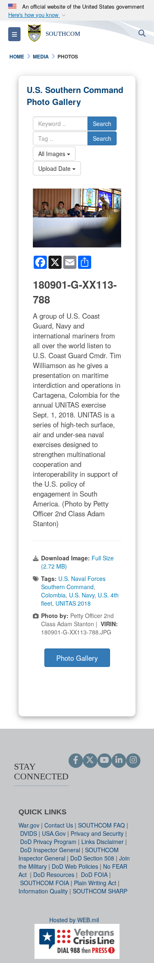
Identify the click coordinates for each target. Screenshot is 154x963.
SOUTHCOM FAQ (101, 825)
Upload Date (55, 168)
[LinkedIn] (119, 760)
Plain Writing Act (95, 883)
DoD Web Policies (75, 866)
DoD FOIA (94, 874)
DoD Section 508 (92, 858)
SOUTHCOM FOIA (44, 883)
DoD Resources (53, 874)
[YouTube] (104, 760)
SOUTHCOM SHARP (100, 891)
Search (102, 123)
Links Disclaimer (102, 841)
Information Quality (43, 891)
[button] (37, 15)
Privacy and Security (97, 833)
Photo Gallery (77, 658)
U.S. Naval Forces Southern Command (73, 582)
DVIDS (28, 833)
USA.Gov (54, 833)
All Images (52, 153)
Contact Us (58, 825)
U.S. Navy (81, 595)
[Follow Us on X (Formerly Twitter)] (90, 760)
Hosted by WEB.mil (74, 920)
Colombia (53, 595)
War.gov (28, 825)
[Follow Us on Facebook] (76, 760)
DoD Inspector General (50, 850)
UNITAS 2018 (73, 603)
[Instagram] (133, 760)
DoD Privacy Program (48, 841)
